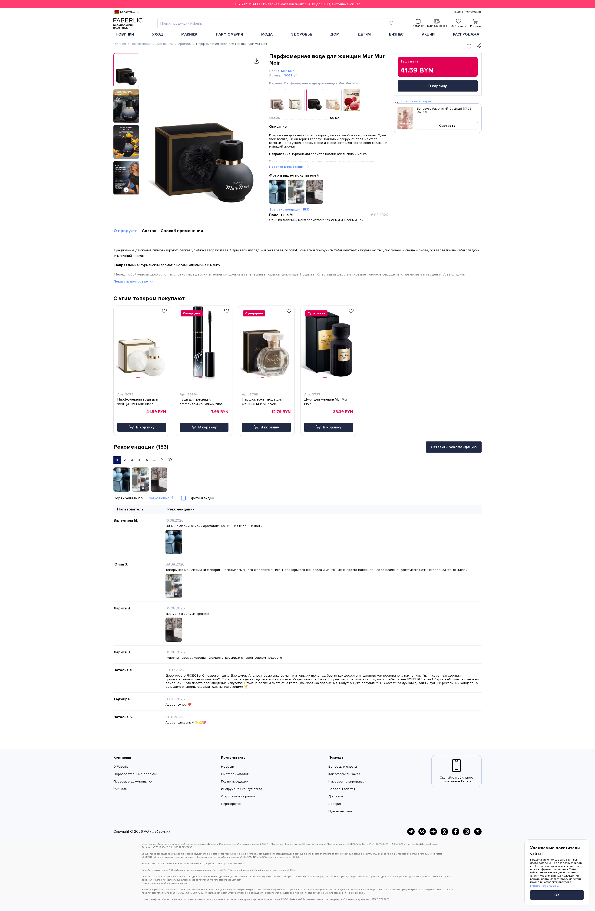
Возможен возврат (416, 101)
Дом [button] (334, 34)
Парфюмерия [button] (229, 34)
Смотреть (447, 126)
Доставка (335, 796)
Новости (227, 767)
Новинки (125, 34)
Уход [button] (157, 34)
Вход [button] (457, 12)
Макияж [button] (189, 34)
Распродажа (466, 34)
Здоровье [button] (301, 34)
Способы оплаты (341, 789)
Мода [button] (267, 34)
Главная (119, 44)
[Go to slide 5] (146, 377)
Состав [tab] (149, 230)
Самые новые (158, 498)
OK (557, 895)
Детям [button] (364, 34)
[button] (297, 4)
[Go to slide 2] (141, 377)
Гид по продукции (234, 781)
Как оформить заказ (344, 774)
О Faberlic (120, 767)
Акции (428, 34)
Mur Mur (287, 71)
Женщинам (164, 44)
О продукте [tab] (126, 230)
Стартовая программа (238, 796)
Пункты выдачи (340, 811)
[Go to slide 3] (143, 377)
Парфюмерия (141, 44)
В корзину (437, 86)
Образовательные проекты (135, 774)
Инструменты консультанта (241, 789)
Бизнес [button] (396, 34)
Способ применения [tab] (182, 230)
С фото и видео (201, 498)
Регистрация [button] (473, 12)
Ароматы (185, 44)
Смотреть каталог (234, 774)
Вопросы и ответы (342, 767)
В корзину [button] (145, 427)
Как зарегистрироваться (347, 781)
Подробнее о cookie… (545, 886)
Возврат (334, 804)
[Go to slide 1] (138, 377)
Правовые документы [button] (130, 781)
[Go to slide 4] (207, 377)
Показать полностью (131, 281)
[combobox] (273, 23)
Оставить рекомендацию (454, 447)
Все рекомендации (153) (289, 209)
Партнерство (231, 804)
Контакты (120, 788)
